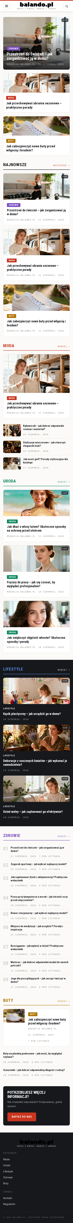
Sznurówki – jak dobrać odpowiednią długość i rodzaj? (34, 1070)
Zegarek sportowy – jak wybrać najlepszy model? (39, 864)
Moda (11, 98)
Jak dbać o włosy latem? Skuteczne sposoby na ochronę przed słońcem (36, 528)
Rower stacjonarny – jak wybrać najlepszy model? (39, 913)
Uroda (12, 521)
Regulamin (9, 1203)
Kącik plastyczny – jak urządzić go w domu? (32, 714)
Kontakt (7, 1198)
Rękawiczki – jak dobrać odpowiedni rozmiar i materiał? (43, 427)
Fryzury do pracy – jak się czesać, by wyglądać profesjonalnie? (31, 584)
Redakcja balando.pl (21, 220)
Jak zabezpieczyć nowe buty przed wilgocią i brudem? (30, 148)
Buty (11, 141)
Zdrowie (13, 48)
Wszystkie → (61, 165)
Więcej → (64, 346)
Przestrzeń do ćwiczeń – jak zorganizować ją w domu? (29, 56)
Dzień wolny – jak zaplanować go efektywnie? (33, 811)
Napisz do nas (22, 1116)
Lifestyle (9, 708)
